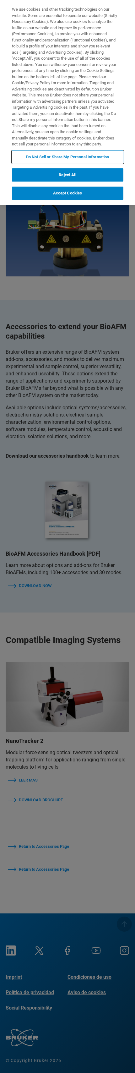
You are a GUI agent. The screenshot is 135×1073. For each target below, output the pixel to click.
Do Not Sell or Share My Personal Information (67, 157)
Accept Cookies (67, 193)
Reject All (67, 174)
